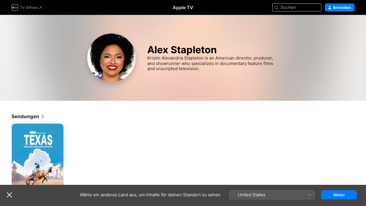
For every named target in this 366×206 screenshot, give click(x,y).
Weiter (339, 195)
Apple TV (183, 7)
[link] (28, 116)
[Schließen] (9, 194)
